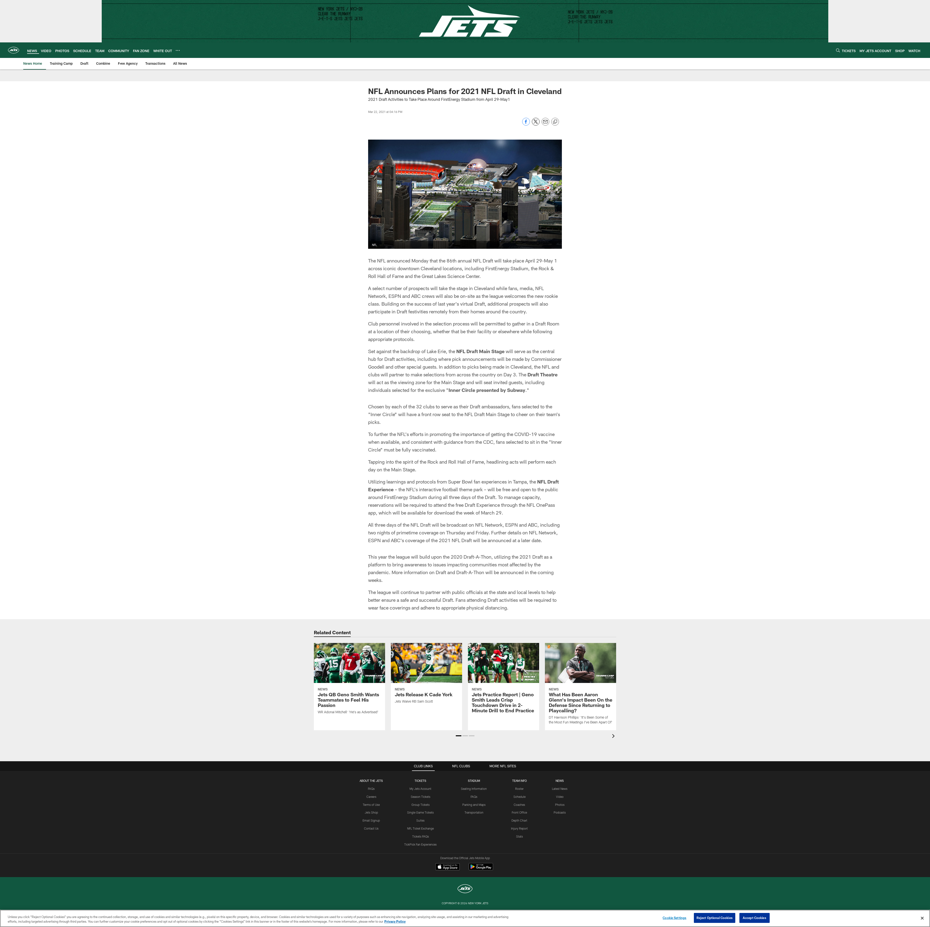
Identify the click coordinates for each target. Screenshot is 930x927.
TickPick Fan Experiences (420, 844)
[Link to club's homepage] (13, 50)
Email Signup (371, 820)
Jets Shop (371, 812)
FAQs (371, 788)
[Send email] (545, 124)
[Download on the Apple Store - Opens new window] (447, 867)
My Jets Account (420, 788)
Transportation (474, 812)
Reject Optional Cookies (715, 918)
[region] (465, 918)
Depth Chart (519, 820)
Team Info (519, 780)
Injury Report (519, 828)
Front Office (519, 812)
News (560, 780)
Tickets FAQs (420, 836)
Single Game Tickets (420, 812)
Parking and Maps (474, 804)
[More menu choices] (178, 50)
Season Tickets (420, 796)
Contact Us (371, 828)
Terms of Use (371, 804)
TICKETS (420, 780)
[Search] (838, 50)
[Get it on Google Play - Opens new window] (480, 869)
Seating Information (474, 788)
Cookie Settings (674, 918)
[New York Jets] (465, 889)
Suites (420, 820)
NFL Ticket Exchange (420, 828)
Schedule (519, 796)
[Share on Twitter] (536, 124)
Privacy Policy (395, 922)
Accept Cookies (754, 918)
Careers (371, 796)
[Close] (922, 918)
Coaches (519, 804)
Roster (519, 788)
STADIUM (474, 780)
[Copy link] (555, 122)
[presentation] (614, 736)
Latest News (559, 788)
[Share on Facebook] (526, 124)
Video (560, 796)
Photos (560, 804)
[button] (458, 735)
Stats (519, 836)
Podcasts (560, 812)
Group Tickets (420, 804)
